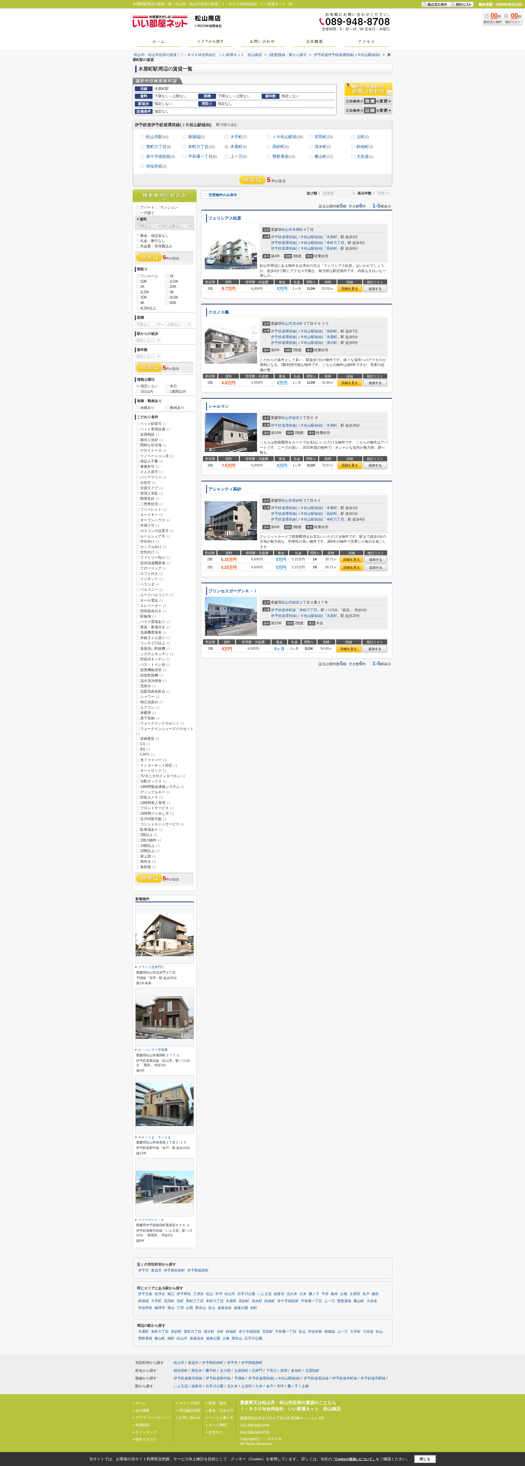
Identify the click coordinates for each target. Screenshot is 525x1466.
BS (145, 749)
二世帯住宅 (151, 504)
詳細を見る (350, 289)
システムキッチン (156, 654)
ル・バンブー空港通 (153, 1050)
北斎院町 (312, 1371)
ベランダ (149, 584)
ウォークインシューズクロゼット (165, 731)
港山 (170, 1308)
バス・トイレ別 (155, 665)
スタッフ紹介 (189, 1403)
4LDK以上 (148, 308)
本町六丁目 (201, 146)
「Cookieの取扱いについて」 (354, 1459)
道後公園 (241, 1308)
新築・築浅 (217, 1403)
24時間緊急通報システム (162, 787)
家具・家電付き (155, 627)
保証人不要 (151, 461)
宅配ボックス (153, 781)
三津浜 (198, 1294)
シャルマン (218, 406)
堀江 (170, 1294)
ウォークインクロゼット (162, 723)
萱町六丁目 (158, 146)
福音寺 (279, 1294)
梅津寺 (159, 1308)
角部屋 (148, 867)
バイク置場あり (155, 622)
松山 (209, 1294)
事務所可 (149, 467)
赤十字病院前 (160, 156)
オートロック (153, 771)
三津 (180, 1308)
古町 (363, 136)
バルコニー (151, 589)
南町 (253, 1308)
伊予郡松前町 (174, 1270)
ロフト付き (151, 574)
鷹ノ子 (314, 1294)
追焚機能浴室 (153, 670)
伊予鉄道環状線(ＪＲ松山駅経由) (297, 237)
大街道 (365, 156)
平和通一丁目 (202, 156)
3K (172, 292)
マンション (169, 207)
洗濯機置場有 (153, 632)
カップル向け (153, 547)
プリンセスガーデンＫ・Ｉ (233, 591)
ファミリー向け (155, 557)
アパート (147, 207)
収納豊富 (149, 739)
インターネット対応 (158, 765)
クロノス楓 (218, 312)
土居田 (354, 1294)
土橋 (343, 1294)
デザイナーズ (153, 450)
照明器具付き (153, 611)
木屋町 (238, 146)
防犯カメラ (151, 797)
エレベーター (153, 606)
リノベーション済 (156, 456)
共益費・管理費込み (156, 246)
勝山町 (323, 156)
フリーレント (153, 509)
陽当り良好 (151, 440)
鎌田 (375, 1294)
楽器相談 (149, 434)
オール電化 (151, 600)
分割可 (148, 483)
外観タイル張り (155, 638)
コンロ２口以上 (155, 643)
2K (142, 287)
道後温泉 (224, 1308)
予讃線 (239, 1378)
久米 (303, 1294)
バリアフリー (153, 477)
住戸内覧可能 (153, 819)
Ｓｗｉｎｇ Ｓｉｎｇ (154, 1137)
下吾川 (271, 1371)
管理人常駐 (151, 493)
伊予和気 (184, 1294)
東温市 (156, 1270)
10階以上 (149, 846)
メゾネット (151, 579)
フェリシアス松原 (224, 218)
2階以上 (149, 835)
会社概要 (142, 1410)
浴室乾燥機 (151, 675)
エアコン (149, 707)
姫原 (295, 418)
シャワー (149, 696)
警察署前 (283, 156)
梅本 (334, 1294)
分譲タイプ (151, 488)
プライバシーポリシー (153, 1417)
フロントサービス (156, 808)
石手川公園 (246, 1294)
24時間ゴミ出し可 (157, 813)
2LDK (144, 292)
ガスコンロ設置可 (156, 531)
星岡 (283, 1371)
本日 (173, 386)
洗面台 (148, 686)
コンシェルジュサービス (162, 824)
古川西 (225, 1371)
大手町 (238, 136)
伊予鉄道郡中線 (218, 1378)
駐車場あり (151, 829)
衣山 (211, 1308)
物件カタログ (146, 1439)
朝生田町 (181, 1371)
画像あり (147, 408)
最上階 (148, 856)
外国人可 (149, 525)
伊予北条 (145, 1294)
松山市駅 (157, 136)
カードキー (151, 515)
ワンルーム (149, 276)
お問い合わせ (189, 1417)
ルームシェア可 (155, 536)
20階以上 (149, 851)
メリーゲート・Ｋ (151, 1220)
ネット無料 (217, 1425)
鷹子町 (211, 1371)
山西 (189, 1308)
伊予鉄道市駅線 (373, 1378)
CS (145, 744)
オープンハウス (155, 520)
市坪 (218, 1294)
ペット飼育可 (153, 424)
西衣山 (200, 1308)
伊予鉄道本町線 (283, 610)
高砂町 (280, 146)
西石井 (196, 1371)
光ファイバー (153, 760)
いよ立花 (264, 1294)
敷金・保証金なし (154, 236)
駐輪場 (148, 616)
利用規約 (142, 1425)
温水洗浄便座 (153, 681)
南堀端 (196, 136)
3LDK (174, 297)
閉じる (425, 1459)
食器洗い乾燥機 (155, 648)
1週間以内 (178, 391)
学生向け (149, 541)
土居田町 (241, 1371)
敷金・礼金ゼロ (221, 1410)
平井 (325, 1294)
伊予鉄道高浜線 (316, 1378)
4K (142, 303)
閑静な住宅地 (153, 445)
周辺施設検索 (189, 1410)
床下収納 (149, 718)
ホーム (140, 1403)
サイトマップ (146, 1432)
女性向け (149, 552)
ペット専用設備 (155, 429)
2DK (173, 287)
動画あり (177, 408)
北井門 (257, 1371)
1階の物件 (150, 840)
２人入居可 (151, 472)
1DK (143, 281)
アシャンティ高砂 (224, 489)
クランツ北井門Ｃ (151, 967)
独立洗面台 (151, 702)
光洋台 (159, 1294)
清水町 (322, 146)
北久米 (292, 1294)
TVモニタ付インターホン (162, 776)
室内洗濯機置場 (155, 563)
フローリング (153, 568)
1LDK (174, 281)
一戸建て (147, 213)
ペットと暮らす (221, 1417)
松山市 (287, 229)
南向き (148, 861)
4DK (173, 303)
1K (172, 276)
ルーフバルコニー (156, 595)
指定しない (149, 386)
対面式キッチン (155, 659)
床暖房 (148, 713)
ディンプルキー (155, 792)
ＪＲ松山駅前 (287, 136)
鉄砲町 (365, 146)
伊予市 (143, 1270)
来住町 (296, 1371)
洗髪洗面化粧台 (155, 691)
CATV (147, 754)
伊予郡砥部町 (198, 1270)
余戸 (365, 1294)
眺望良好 (149, 498)
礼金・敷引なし (152, 241)
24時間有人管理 (155, 803)
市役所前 (156, 166)
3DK (143, 297)
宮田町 (323, 136)
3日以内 (147, 391)
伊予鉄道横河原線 (188, 1378)
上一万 (238, 156)
